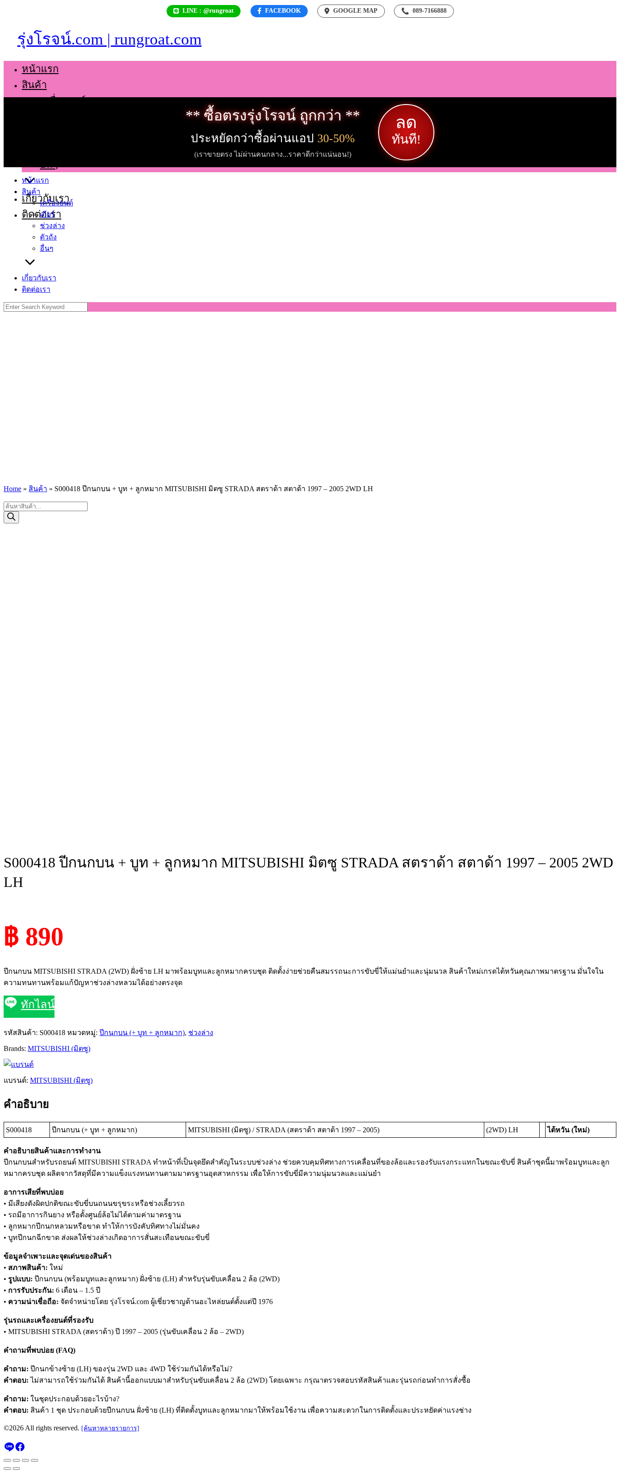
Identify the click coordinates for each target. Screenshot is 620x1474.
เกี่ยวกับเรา (39, 278)
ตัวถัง (51, 148)
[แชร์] (25, 1460)
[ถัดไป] (16, 1468)
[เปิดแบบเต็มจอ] (16, 1460)
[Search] (11, 517)
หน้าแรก (40, 69)
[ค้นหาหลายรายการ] (110, 1428)
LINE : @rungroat (208, 10)
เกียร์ (50, 116)
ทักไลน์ (37, 1005)
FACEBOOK (283, 10)
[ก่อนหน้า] (7, 1468)
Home (12, 489)
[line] (9, 1450)
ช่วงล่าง (57, 132)
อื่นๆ (49, 164)
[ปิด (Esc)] (34, 1460)
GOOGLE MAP (355, 10)
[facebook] (20, 1450)
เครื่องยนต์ (63, 100)
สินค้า (34, 84)
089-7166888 (424, 11)
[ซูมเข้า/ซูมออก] (7, 1460)
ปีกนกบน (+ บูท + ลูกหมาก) (142, 1032)
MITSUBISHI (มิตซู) (59, 1048)
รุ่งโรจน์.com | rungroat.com (109, 39)
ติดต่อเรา (36, 289)
